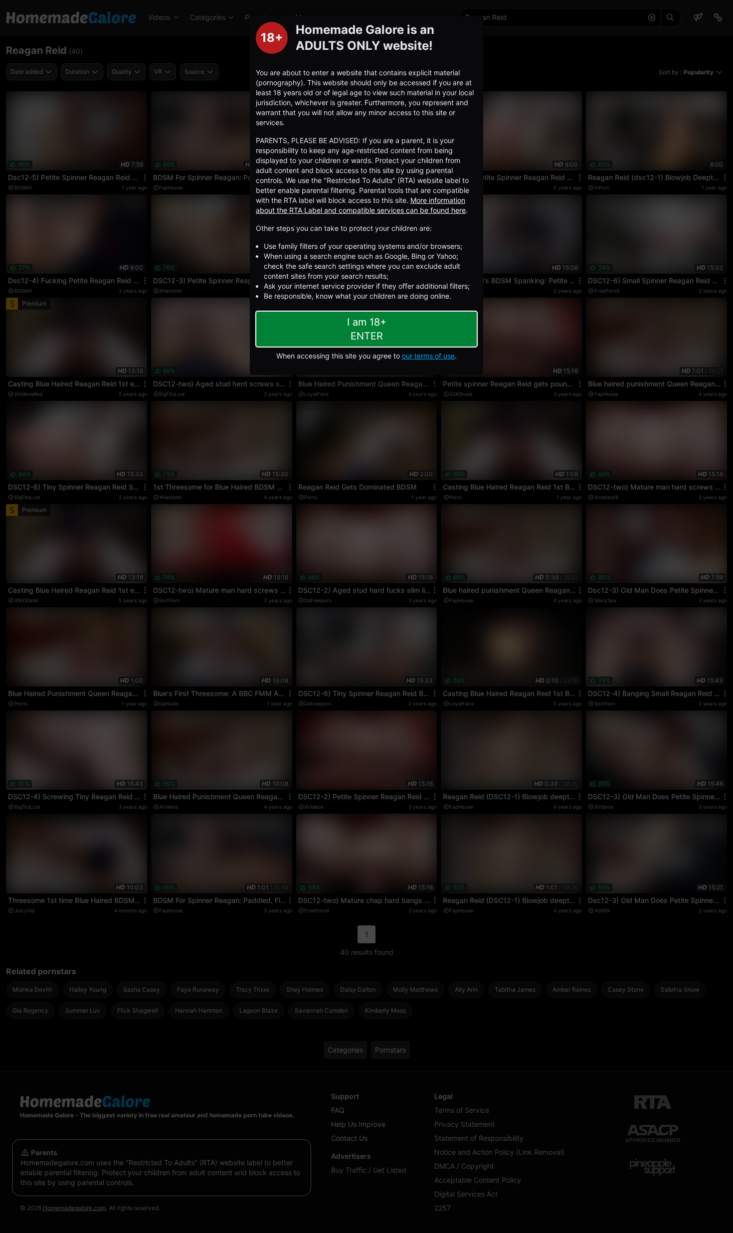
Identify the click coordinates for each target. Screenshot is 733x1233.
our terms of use (428, 356)
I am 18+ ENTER (366, 329)
